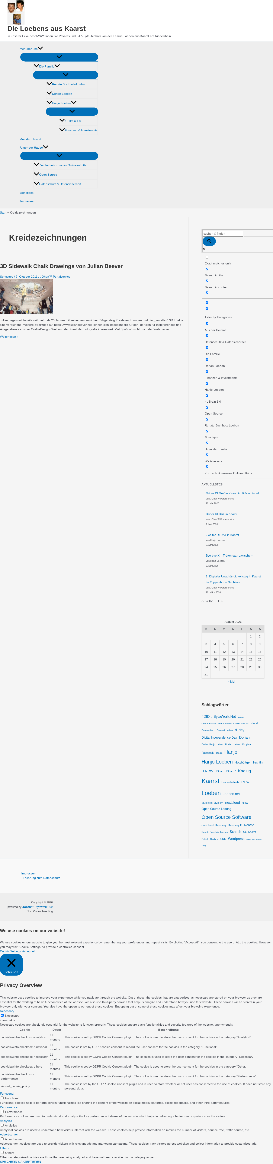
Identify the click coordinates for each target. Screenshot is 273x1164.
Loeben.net (231, 794)
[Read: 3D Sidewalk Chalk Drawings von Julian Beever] (26, 312)
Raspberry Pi (235, 825)
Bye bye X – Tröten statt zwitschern (229, 555)
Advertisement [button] (9, 1134)
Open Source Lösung (216, 809)
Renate (249, 825)
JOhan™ (230, 771)
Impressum (27, 201)
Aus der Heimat (30, 139)
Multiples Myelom (212, 802)
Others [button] (4, 1148)
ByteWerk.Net (224, 716)
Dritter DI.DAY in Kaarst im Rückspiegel (232, 493)
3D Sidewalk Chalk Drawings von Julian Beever (61, 266)
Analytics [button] (6, 1120)
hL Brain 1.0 (73, 121)
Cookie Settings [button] (10, 951)
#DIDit (207, 716)
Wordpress (236, 839)
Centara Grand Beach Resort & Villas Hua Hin (225, 723)
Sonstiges (26, 192)
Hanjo (230, 752)
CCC (241, 716)
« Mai (231, 681)
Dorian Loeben (62, 93)
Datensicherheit (225, 730)
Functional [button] (7, 1093)
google (219, 753)
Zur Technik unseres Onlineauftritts (62, 165)
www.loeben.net (254, 839)
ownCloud (207, 825)
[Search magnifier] (209, 241)
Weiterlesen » (9, 336)
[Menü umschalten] (59, 57)
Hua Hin (258, 762)
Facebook (208, 752)
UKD (223, 839)
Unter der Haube (31, 147)
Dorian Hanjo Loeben (212, 744)
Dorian (244, 737)
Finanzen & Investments (81, 130)
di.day (239, 730)
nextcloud (232, 802)
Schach (235, 832)
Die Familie (46, 66)
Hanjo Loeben (61, 103)
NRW (245, 802)
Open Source (48, 174)
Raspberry (221, 825)
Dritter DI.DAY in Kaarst (221, 514)
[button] (40, 48)
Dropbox (246, 744)
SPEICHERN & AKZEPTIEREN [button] (20, 1161)
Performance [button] (8, 1107)
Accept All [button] (28, 951)
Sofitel (205, 839)
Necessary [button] (7, 1011)
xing (204, 845)
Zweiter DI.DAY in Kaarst (222, 535)
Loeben (211, 793)
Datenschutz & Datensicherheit (60, 184)
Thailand (214, 839)
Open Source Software (226, 817)
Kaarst (210, 780)
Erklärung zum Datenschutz (41, 878)
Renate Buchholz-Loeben (69, 84)
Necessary (12, 1015)
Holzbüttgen (243, 762)
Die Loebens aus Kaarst (46, 28)
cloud (254, 723)
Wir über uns (29, 48)
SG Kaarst (249, 832)
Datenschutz (208, 730)
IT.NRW (207, 771)
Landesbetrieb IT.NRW (235, 782)
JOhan (219, 771)
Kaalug (244, 771)
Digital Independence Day (219, 737)
